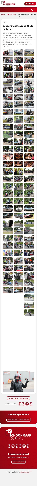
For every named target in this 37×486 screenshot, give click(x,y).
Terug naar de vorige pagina (19, 398)
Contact (30, 471)
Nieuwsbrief (30, 3)
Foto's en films (11, 15)
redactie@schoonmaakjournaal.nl (18, 457)
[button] (3, 9)
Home (3, 15)
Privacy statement (23, 471)
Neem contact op (18, 462)
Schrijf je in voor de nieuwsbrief (18, 420)
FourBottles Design (18, 472)
